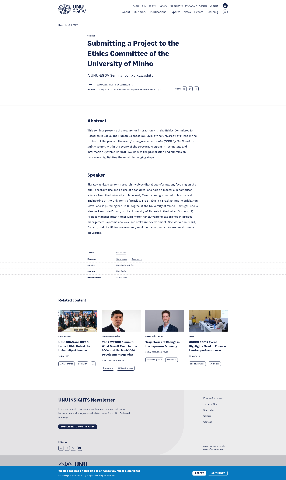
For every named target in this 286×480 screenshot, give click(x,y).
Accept (199, 472)
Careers (203, 5)
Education (82, 364)
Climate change (66, 364)
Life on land (214, 364)
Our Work (140, 12)
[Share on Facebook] (196, 89)
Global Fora (139, 5)
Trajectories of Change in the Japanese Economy (162, 344)
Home (60, 25)
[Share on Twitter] (184, 89)
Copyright (208, 409)
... (93, 364)
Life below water (197, 364)
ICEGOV (163, 5)
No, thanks (218, 472)
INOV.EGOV (191, 5)
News (187, 12)
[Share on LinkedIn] (190, 89)
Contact (214, 5)
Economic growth (154, 360)
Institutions (108, 368)
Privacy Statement (213, 397)
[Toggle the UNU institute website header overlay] (225, 5)
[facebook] (67, 448)
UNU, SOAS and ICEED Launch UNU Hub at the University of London (74, 346)
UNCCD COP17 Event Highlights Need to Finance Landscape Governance (207, 346)
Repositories (176, 5)
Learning (212, 12)
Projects (152, 5)
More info (111, 475)
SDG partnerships (125, 368)
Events (198, 12)
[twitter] (73, 448)
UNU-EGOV (73, 25)
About (126, 12)
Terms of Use (210, 403)
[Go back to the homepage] (72, 13)
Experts (175, 12)
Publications (158, 12)
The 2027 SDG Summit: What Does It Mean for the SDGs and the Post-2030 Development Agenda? (119, 348)
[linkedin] (60, 448)
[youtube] (79, 448)
